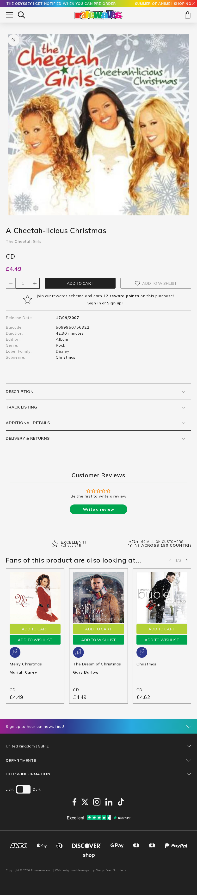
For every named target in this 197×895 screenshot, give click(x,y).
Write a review (98, 509)
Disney (62, 351)
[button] (21, 14)
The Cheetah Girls (24, 241)
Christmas (146, 664)
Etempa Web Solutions (111, 870)
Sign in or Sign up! (105, 303)
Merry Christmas (26, 664)
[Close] (193, 4)
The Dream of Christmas (97, 664)
